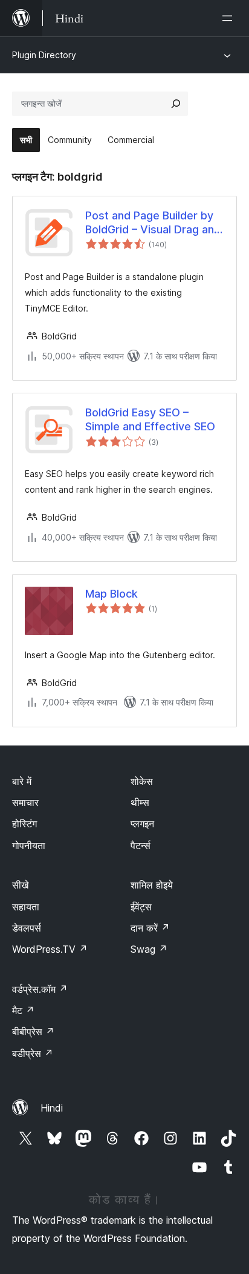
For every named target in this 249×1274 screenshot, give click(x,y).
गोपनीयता (28, 845)
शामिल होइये (152, 885)
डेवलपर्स (26, 928)
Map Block (111, 593)
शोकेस (142, 781)
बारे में (21, 781)
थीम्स (140, 802)
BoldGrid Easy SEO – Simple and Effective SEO (150, 419)
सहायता (25, 907)
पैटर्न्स (140, 845)
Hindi (51, 1108)
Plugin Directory (44, 55)
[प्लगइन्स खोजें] (176, 104)
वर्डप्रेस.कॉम (40, 989)
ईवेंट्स (141, 907)
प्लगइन (142, 824)
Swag (149, 949)
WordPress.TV (50, 949)
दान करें (150, 928)
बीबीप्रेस (33, 1032)
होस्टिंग (24, 824)
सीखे (20, 885)
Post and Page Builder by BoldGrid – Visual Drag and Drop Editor (153, 223)
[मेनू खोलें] (229, 18)
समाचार (25, 802)
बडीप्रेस (32, 1053)
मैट (23, 1010)
